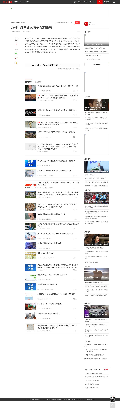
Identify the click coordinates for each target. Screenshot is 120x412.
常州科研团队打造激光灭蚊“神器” (50, 243)
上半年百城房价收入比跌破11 (92, 55)
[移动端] (75, 1)
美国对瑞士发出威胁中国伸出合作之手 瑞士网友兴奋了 (57, 110)
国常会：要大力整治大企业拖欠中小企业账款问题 (55, 233)
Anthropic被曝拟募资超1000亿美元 (94, 282)
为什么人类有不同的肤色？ (92, 380)
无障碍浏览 (26, 1)
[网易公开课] (80, 1)
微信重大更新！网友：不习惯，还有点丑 (52, 275)
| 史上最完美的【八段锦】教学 (94, 355)
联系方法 (54, 399)
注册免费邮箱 (106, 1)
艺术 (95, 369)
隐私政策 (68, 399)
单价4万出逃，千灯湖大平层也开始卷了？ (46, 65)
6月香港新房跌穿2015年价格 (92, 59)
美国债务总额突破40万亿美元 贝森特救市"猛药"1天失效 (58, 86)
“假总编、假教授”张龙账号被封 (49, 313)
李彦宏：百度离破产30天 (91, 387)
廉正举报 (88, 399)
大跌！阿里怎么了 (89, 174)
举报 (78, 31)
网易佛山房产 (19, 22)
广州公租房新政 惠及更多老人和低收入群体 (96, 51)
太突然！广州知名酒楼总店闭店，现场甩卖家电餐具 (56, 132)
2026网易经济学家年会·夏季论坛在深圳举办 (96, 185)
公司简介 (49, 399)
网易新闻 (91, 22)
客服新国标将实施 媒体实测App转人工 (51, 214)
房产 (86, 369)
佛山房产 (87, 32)
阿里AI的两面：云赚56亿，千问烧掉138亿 (96, 286)
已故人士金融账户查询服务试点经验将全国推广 (55, 170)
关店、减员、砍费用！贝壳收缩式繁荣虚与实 (96, 182)
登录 (100, 1)
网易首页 (16, 1)
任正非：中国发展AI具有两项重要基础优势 (96, 295)
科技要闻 (87, 266)
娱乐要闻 (87, 232)
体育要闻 (87, 190)
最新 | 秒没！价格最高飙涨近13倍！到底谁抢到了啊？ (57, 294)
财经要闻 (87, 159)
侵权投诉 (93, 399)
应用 (20, 1)
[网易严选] (86, 1)
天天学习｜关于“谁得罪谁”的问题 (50, 304)
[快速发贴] (16, 39)
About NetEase (43, 399)
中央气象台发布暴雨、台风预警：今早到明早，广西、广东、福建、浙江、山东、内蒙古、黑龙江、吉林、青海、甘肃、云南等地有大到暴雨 (58, 146)
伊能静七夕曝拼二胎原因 (91, 262)
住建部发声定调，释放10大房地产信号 (95, 48)
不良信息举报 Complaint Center (78, 399)
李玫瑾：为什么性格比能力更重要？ (94, 373)
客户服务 (64, 399)
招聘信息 (59, 399)
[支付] (91, 1)
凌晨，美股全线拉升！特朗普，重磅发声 (95, 178)
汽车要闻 (87, 303)
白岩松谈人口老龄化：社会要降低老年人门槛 (96, 376)
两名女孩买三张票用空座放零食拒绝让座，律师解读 (56, 161)
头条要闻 (87, 97)
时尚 (100, 369)
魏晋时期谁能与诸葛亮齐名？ (92, 384)
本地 (91, 369)
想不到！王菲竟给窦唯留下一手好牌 (94, 248)
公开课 (106, 369)
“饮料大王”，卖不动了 (45, 253)
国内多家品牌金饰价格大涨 (47, 284)
